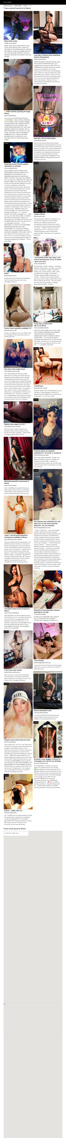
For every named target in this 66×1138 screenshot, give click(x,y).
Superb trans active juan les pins (17, 740)
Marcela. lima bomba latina (45, 138)
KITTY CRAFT (8, 2)
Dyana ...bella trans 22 (13, 811)
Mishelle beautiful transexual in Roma (16, 482)
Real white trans (10, 41)
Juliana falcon (39, 214)
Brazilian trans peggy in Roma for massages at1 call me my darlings (47, 760)
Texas (25, 5)
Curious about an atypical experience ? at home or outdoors (47, 452)
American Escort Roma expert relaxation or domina (16, 165)
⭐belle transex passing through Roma (17, 112)
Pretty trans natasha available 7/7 (17, 328)
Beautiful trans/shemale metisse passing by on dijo (47, 611)
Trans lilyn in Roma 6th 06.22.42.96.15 (43, 325)
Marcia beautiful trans (43, 710)
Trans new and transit (13, 670)
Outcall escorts (8, 5)
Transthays (38, 386)
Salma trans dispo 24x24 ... (15, 424)
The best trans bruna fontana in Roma (17, 610)
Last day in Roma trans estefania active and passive (47, 56)
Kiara (6, 274)
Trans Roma (39, 660)
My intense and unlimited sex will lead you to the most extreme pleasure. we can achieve (47, 523)
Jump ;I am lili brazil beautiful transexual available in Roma (15, 536)
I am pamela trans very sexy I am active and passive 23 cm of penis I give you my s (47, 259)
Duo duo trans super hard (14, 369)
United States (18, 5)
